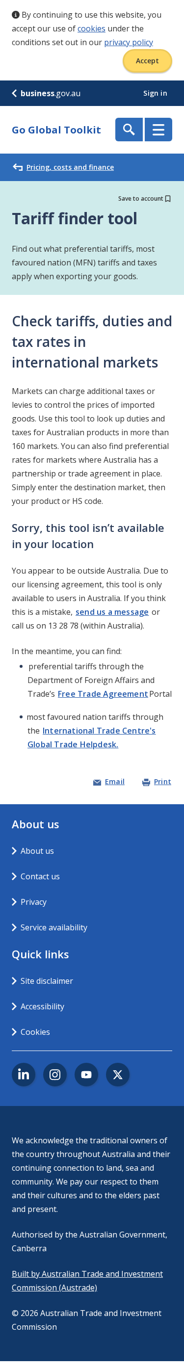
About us (37, 850)
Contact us (40, 876)
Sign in (156, 93)
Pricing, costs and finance (70, 167)
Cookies (35, 1032)
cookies (91, 28)
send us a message (112, 611)
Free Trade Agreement (103, 693)
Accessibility (42, 1006)
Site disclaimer (47, 980)
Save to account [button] (140, 198)
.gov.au (50, 93)
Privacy (34, 901)
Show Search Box (129, 129)
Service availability (54, 927)
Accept (147, 60)
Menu (158, 129)
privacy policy (128, 42)
